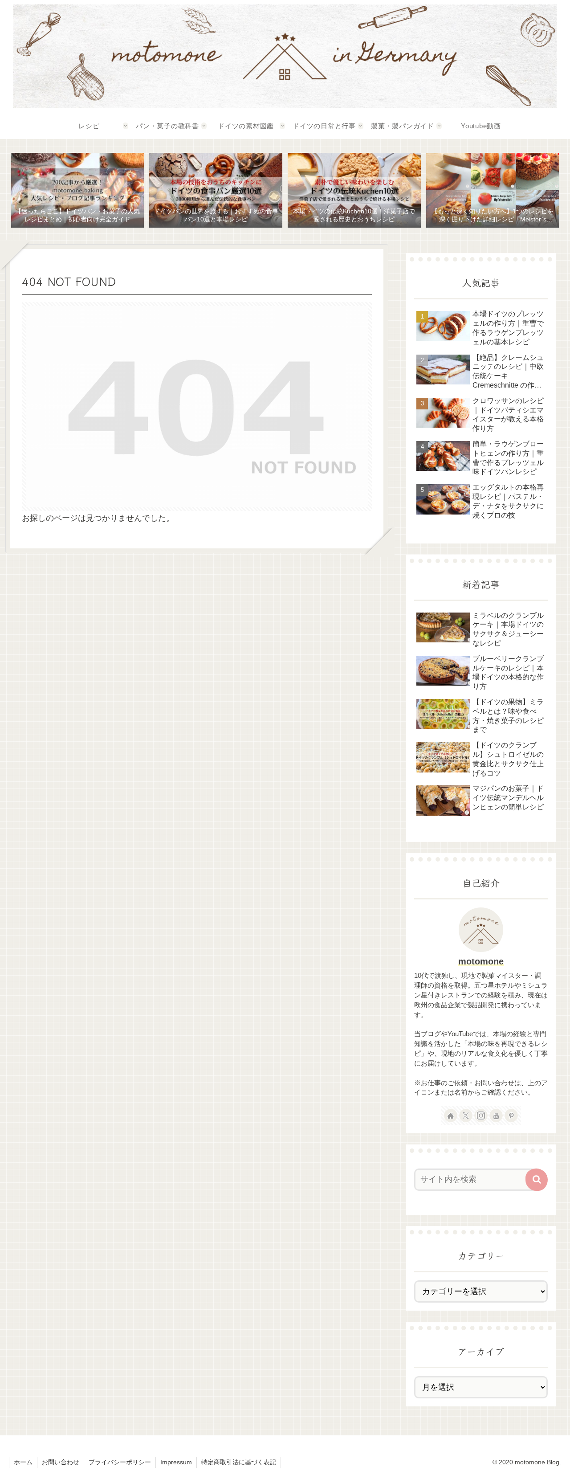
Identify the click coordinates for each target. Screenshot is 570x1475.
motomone (481, 961)
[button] (536, 1180)
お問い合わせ (60, 1462)
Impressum (176, 1462)
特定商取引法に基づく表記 (238, 1462)
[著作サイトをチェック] (450, 1115)
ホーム (23, 1462)
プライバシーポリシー (120, 1462)
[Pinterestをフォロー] (511, 1115)
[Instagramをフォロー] (481, 1115)
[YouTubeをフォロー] (496, 1115)
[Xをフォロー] (466, 1115)
